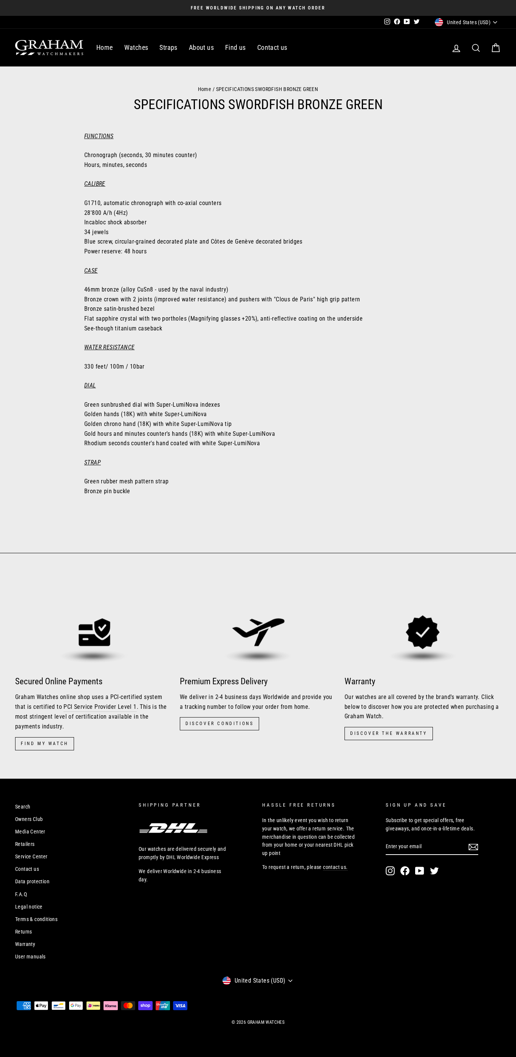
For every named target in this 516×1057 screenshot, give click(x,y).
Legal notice (29, 907)
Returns (23, 932)
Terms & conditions (36, 919)
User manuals (30, 957)
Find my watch (44, 743)
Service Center (31, 856)
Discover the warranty (388, 733)
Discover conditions (219, 723)
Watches (136, 47)
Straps (168, 47)
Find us (235, 47)
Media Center (30, 832)
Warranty (25, 944)
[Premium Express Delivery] (258, 626)
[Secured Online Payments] (93, 626)
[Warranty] (423, 626)
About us (201, 47)
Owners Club (29, 819)
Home (104, 47)
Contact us (272, 47)
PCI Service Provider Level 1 (99, 706)
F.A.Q (21, 894)
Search (22, 807)
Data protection (32, 881)
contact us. (335, 867)
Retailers (25, 844)
